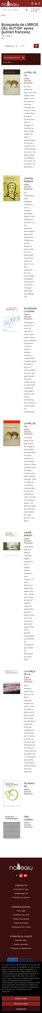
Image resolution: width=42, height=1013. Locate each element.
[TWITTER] (17, 875)
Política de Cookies (21, 923)
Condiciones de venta (21, 915)
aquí (12, 991)
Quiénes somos (21, 940)
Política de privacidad (21, 919)
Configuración (21, 1009)
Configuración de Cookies (21, 927)
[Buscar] (27, 10)
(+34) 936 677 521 (21, 889)
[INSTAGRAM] (21, 875)
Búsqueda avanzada (35, 10)
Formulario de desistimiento (21, 948)
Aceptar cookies (21, 998)
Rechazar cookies (21, 1004)
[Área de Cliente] (36, 3)
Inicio (3, 15)
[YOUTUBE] (25, 875)
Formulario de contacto (21, 897)
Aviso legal (21, 911)
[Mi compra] (32, 3)
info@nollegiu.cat (21, 893)
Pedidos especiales (21, 944)
